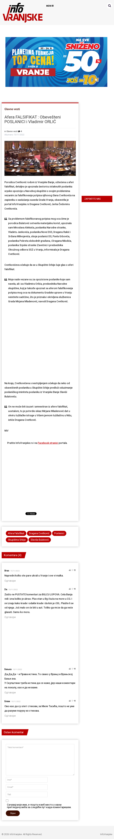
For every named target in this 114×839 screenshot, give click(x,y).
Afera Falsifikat (16, 533)
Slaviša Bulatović (40, 539)
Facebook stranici (48, 442)
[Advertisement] (41, 339)
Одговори (10, 580)
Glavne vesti (12, 109)
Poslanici (59, 533)
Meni (49, 6)
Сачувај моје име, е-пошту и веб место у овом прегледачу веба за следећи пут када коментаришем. (39, 806)
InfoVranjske (16, 834)
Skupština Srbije (17, 539)
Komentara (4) (12, 555)
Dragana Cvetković (39, 533)
